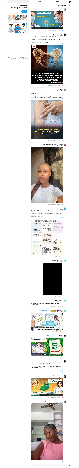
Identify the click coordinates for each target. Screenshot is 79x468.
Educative (48, 8)
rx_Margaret (53, 34)
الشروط (22, 58)
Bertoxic (57, 300)
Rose (59, 8)
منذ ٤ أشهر (61, 10)
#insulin (36, 92)
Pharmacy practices (45, 310)
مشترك (24, 11)
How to (48, 335)
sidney (57, 208)
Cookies (14, 58)
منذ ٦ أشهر (61, 336)
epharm (56, 375)
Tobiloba (55, 144)
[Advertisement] (17, 45)
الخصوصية (18, 58)
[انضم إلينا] (70, 465)
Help (11, 58)
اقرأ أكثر (61, 43)
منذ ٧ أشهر (61, 377)
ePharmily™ (22, 57)
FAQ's (26, 59)
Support (26, 58)
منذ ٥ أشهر (61, 90)
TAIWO (57, 401)
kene (57, 310)
